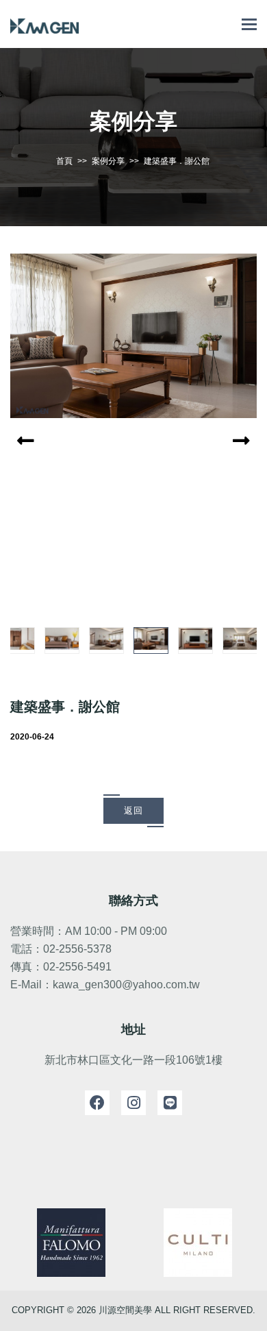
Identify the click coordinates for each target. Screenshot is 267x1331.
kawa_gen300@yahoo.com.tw (126, 984)
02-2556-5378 (77, 949)
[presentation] (29, 441)
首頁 (64, 161)
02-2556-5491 (77, 967)
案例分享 (108, 161)
